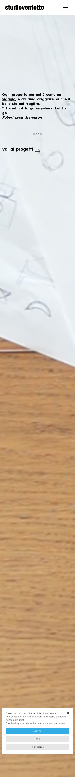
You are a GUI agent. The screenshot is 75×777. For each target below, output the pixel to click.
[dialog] (37, 731)
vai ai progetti (17, 149)
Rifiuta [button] (37, 738)
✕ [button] (68, 713)
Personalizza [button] (37, 746)
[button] (34, 134)
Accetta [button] (37, 730)
